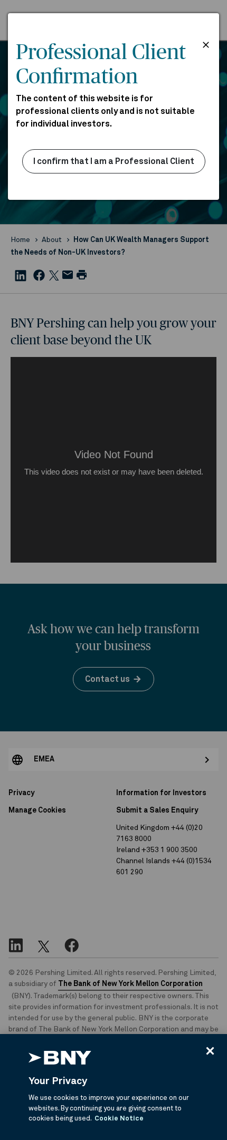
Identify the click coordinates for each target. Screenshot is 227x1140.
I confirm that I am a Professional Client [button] (113, 161)
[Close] (210, 1050)
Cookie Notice (119, 1118)
